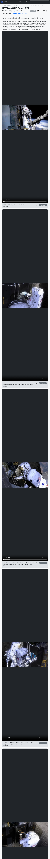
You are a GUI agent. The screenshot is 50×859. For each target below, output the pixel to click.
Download (42, 205)
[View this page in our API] (38, 10)
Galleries (22, 2)
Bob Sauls (14, 13)
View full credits (23, 13)
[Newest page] (47, 5)
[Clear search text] (45, 2)
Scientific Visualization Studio (6, 2)
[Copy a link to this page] (41, 11)
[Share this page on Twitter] (44, 10)
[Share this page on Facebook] (47, 10)
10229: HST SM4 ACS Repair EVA (10, 5)
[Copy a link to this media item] (36, 205)
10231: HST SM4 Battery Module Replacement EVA (37, 5)
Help (27, 2)
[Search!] (47, 2)
